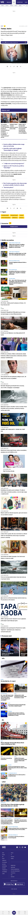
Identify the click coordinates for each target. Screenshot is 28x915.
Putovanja (4, 862)
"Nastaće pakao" (8, 187)
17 (6, 251)
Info (3, 852)
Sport (3, 854)
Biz (3, 856)
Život (3, 858)
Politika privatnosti (15, 871)
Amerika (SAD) (5, 215)
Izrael (22, 215)
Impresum (13, 867)
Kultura (4, 864)
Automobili (4, 871)
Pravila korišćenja (15, 869)
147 (6, 243)
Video (12, 852)
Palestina (15, 217)
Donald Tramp (14, 215)
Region (9, 764)
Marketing (13, 865)
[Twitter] (19, 847)
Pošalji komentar (14, 226)
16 (12, 684)
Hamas (21, 217)
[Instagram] (22, 847)
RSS (11, 874)
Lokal (3, 873)
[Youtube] (25, 847)
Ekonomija (3, 802)
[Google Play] (9, 884)
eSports (4, 868)
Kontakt (12, 876)
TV (11, 854)
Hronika (10, 711)
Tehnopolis (4, 869)
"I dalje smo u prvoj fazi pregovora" (13, 163)
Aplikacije (13, 873)
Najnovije (9, 2)
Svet (2, 26)
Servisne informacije (13, 834)
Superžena (4, 866)
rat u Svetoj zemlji (6, 217)
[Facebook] (17, 847)
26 (6, 260)
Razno (2, 679)
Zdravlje (4, 860)
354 (6, 269)
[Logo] (2, 2)
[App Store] (19, 884)
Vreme (12, 858)
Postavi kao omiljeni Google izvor (10, 42)
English (12, 856)
